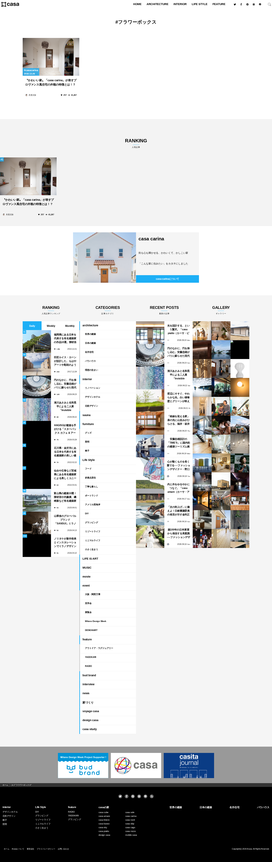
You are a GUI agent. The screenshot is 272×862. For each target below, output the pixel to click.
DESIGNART (91, 630)
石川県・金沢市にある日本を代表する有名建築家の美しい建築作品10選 (65, 452)
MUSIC (86, 567)
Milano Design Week (95, 621)
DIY (86, 513)
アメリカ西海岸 (92, 504)
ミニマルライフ (92, 540)
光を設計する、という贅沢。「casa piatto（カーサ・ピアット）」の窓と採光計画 (178, 329)
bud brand (89, 675)
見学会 (88, 603)
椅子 (87, 450)
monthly (69, 326)
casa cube (103, 812)
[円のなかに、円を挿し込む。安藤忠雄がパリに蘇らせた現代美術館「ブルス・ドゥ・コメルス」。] (150, 355)
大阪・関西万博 (92, 594)
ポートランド (91, 495)
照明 (87, 441)
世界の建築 (90, 334)
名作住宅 (89, 352)
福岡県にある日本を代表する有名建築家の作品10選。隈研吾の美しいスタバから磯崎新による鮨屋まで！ (65, 338)
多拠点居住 (90, 477)
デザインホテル (92, 397)
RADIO (88, 666)
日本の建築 (90, 343)
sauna (86, 415)
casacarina (31, 70)
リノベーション (92, 388)
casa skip (129, 823)
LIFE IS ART (90, 558)
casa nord (130, 820)
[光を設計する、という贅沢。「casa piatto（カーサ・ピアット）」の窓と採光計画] (150, 332)
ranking (136, 143)
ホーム (6, 849)
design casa (90, 720)
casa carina (151, 238)
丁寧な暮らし (91, 486)
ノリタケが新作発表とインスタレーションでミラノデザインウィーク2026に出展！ (65, 542)
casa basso (104, 823)
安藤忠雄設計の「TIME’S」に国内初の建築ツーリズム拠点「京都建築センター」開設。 (178, 443)
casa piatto (104, 831)
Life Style (199, 4)
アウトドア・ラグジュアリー (99, 648)
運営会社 (30, 849)
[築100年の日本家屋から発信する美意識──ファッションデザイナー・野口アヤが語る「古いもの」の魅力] (150, 536)
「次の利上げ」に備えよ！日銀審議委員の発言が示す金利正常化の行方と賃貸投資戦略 (178, 511)
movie (86, 576)
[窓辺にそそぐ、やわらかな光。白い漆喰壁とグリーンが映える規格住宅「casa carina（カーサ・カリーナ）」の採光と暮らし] (150, 400)
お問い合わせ (63, 849)
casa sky (103, 827)
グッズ (88, 432)
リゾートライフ (92, 531)
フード (88, 468)
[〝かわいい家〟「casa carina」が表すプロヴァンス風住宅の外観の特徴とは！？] (51, 57)
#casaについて (18, 849)
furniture (88, 424)
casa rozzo (130, 831)
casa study (89, 729)
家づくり (88, 702)
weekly (51, 326)
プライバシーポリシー (46, 849)
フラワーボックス (137, 22)
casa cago (130, 827)
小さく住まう (91, 549)
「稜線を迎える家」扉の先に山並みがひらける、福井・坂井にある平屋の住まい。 (178, 420)
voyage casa (90, 711)
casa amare (104, 816)
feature (218, 4)
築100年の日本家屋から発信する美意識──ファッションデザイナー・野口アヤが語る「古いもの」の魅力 (178, 533)
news (85, 693)
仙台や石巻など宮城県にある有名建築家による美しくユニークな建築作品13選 (65, 474)
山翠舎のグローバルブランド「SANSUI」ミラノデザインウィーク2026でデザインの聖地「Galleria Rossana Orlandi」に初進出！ (65, 520)
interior (180, 4)
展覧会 (88, 612)
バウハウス (90, 361)
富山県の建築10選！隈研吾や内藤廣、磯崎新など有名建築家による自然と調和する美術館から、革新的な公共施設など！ (65, 497)
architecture (157, 4)
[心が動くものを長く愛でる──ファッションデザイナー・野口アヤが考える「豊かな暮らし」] (150, 468)
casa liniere (104, 820)
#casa (249, 849)
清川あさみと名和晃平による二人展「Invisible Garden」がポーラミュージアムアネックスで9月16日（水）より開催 (65, 406)
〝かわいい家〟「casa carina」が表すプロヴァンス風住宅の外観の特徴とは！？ (50, 82)
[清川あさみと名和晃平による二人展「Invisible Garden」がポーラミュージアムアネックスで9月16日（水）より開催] (150, 378)
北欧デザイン (91, 406)
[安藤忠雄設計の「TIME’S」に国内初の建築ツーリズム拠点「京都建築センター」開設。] (150, 446)
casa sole (129, 812)
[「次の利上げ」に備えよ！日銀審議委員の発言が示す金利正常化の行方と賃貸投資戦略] (150, 514)
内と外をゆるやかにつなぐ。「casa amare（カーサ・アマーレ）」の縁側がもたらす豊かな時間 (178, 488)
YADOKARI (90, 657)
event (86, 585)
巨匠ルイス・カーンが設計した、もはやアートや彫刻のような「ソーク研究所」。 (65, 361)
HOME (137, 4)
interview (88, 684)
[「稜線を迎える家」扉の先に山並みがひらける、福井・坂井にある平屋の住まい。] (150, 423)
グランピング (91, 522)
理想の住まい (91, 370)
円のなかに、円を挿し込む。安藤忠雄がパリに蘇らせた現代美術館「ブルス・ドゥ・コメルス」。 (65, 384)
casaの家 (104, 807)
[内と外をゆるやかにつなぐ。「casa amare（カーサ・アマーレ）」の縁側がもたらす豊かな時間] (150, 491)
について (167, 279)
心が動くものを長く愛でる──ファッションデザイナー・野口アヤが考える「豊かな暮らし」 (178, 465)
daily (32, 326)
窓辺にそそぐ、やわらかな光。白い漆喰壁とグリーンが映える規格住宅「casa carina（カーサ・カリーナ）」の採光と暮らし (178, 397)
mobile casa (131, 835)
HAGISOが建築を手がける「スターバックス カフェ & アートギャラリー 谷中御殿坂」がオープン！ (65, 429)
